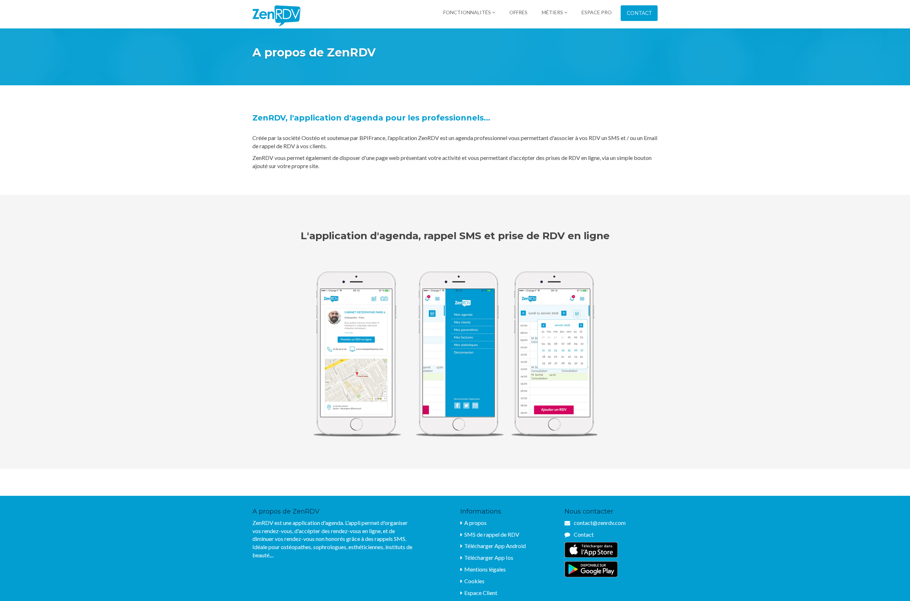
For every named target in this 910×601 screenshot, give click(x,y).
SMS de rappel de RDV (491, 534)
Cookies (474, 581)
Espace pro (597, 12)
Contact (639, 13)
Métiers (553, 12)
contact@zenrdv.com (600, 522)
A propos (475, 522)
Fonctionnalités (467, 12)
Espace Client (480, 592)
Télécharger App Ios (488, 557)
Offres (518, 12)
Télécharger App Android (495, 545)
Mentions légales (485, 569)
